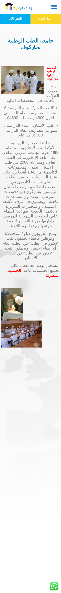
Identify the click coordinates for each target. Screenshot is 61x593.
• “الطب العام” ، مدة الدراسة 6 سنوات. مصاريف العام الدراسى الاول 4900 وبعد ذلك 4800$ (30, 113)
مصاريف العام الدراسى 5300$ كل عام (23, 133)
